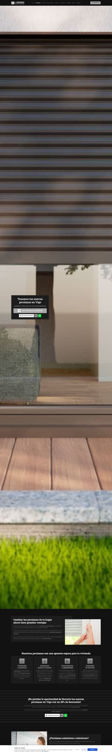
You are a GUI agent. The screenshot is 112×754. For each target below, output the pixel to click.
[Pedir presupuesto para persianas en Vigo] (36, 315)
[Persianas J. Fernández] (17, 2)
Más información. (45, 751)
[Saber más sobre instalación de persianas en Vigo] (39, 315)
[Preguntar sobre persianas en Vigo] (65, 715)
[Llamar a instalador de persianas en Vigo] (62, 715)
